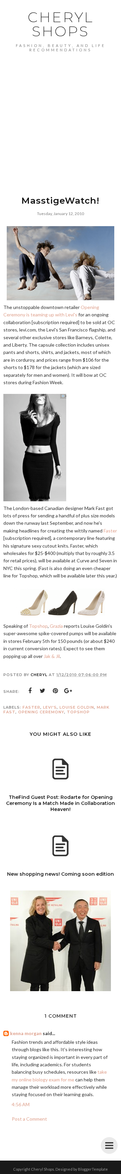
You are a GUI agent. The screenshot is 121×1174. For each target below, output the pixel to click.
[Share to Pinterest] (55, 690)
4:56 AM (21, 1104)
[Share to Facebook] (30, 690)
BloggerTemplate (93, 1169)
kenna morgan (26, 1033)
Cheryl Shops (61, 24)
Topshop (38, 626)
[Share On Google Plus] (68, 690)
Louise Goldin (76, 707)
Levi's (50, 707)
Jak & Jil (52, 656)
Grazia (56, 626)
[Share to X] (42, 690)
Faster (110, 530)
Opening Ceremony (41, 712)
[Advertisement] (60, 115)
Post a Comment (29, 1119)
